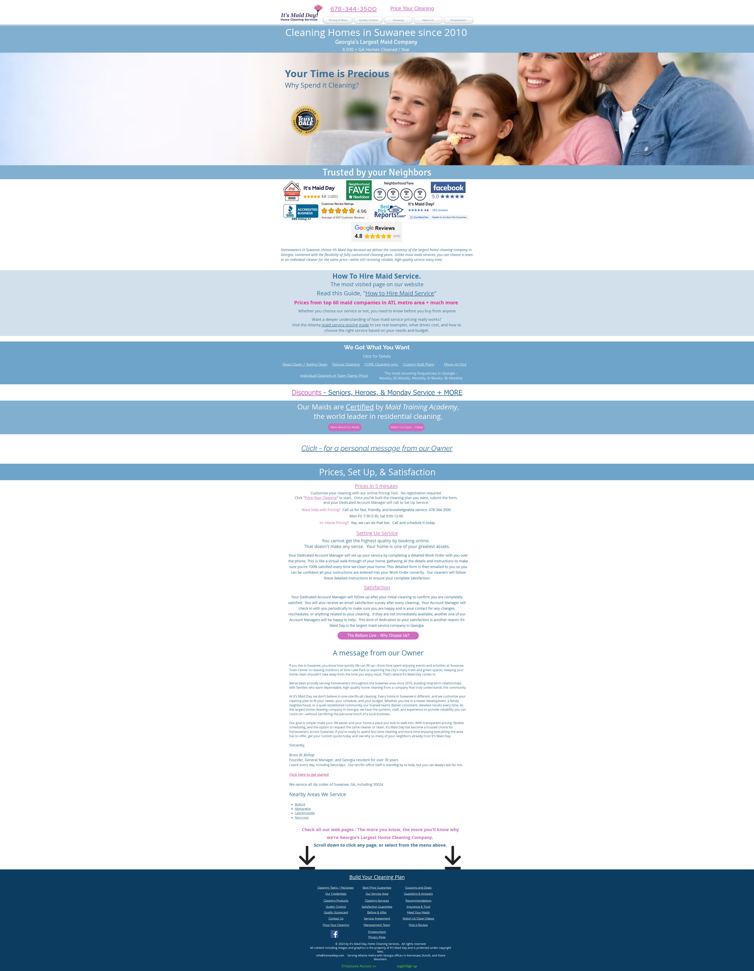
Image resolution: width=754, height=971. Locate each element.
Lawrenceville (305, 813)
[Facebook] (334, 934)
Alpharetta (303, 809)
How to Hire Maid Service (399, 293)
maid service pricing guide (345, 325)
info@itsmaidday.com (330, 955)
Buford (300, 804)
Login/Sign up (407, 966)
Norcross (302, 817)
